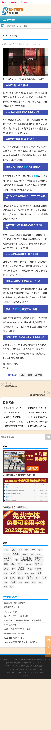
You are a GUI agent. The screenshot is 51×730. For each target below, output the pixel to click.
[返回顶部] (48, 653)
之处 (13, 549)
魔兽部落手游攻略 (38, 394)
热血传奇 (38, 569)
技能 (6, 563)
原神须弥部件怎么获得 (36, 407)
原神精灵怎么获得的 (12, 607)
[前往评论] (48, 646)
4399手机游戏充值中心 (37, 417)
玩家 (12, 573)
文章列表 (13, 2)
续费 (5, 578)
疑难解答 (25, 662)
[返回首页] (48, 639)
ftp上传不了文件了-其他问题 (16, 615)
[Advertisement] (25, 704)
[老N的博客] (25, 10)
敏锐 (35, 176)
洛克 (13, 569)
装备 (44, 577)
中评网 (6, 368)
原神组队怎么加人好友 (36, 426)
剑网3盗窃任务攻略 (12, 412)
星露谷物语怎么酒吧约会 (14, 633)
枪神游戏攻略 (11, 386)
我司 (39, 558)
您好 (7, 558)
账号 (33, 582)
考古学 (18, 309)
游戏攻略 (11, 25)
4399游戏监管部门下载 (13, 426)
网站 (12, 577)
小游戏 (25, 554)
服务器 (38, 563)
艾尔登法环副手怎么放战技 (15, 421)
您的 (16, 559)
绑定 (32, 573)
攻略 (13, 564)
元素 (33, 549)
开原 (38, 554)
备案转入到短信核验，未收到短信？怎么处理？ (15, 417)
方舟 (20, 563)
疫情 (20, 573)
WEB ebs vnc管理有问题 (14, 637)
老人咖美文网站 (10, 363)
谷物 (27, 582)
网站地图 (17, 662)
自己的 (21, 578)
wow (10, 44)
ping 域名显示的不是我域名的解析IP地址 (21, 642)
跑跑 (40, 582)
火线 (29, 568)
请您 (20, 582)
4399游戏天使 (10, 624)
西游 (5, 582)
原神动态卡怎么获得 (12, 407)
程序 (26, 573)
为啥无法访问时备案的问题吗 (38, 412)
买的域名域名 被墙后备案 (38, 421)
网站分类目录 (41, 659)
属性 (32, 554)
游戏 (21, 568)
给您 (39, 573)
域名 (16, 553)
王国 (5, 573)
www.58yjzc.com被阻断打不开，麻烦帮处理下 (23, 620)
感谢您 (26, 558)
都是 (5, 587)
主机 (6, 549)
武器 (6, 568)
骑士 (11, 587)
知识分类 (23, 2)
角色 (13, 582)
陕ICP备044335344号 (37, 662)
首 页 (4, 2)
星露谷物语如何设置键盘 (14, 602)
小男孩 (25, 675)
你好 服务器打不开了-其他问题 (17, 629)
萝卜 (37, 578)
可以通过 (7, 554)
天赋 (25, 167)
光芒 (40, 549)
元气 (26, 549)
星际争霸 (29, 564)
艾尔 (30, 577)
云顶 (20, 549)
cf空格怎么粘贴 (10, 611)
